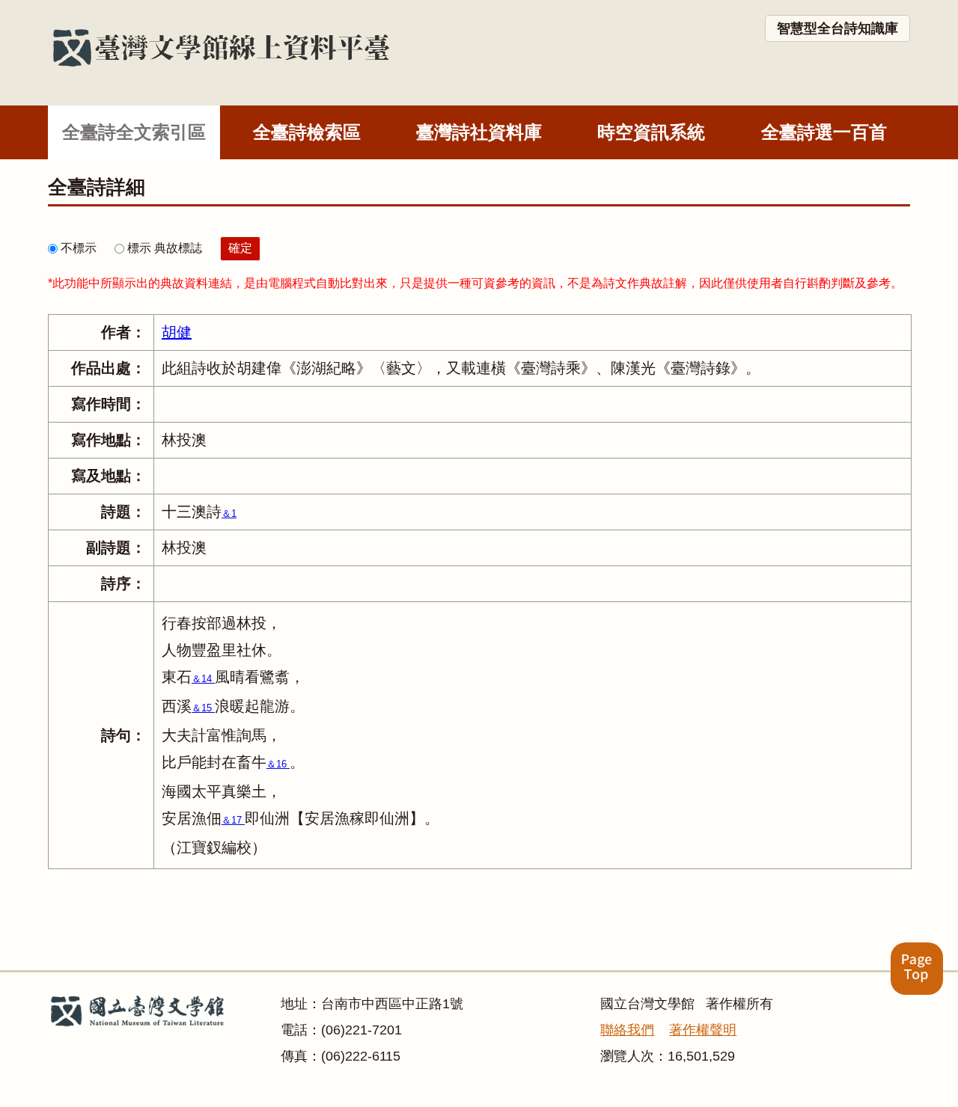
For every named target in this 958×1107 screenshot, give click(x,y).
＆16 (278, 764)
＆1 (229, 513)
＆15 (203, 708)
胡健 (177, 332)
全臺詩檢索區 (307, 132)
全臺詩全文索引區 (134, 132)
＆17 (233, 820)
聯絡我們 (627, 1029)
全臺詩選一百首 (824, 132)
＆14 (203, 678)
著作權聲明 (702, 1029)
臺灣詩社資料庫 (479, 132)
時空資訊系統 (651, 132)
